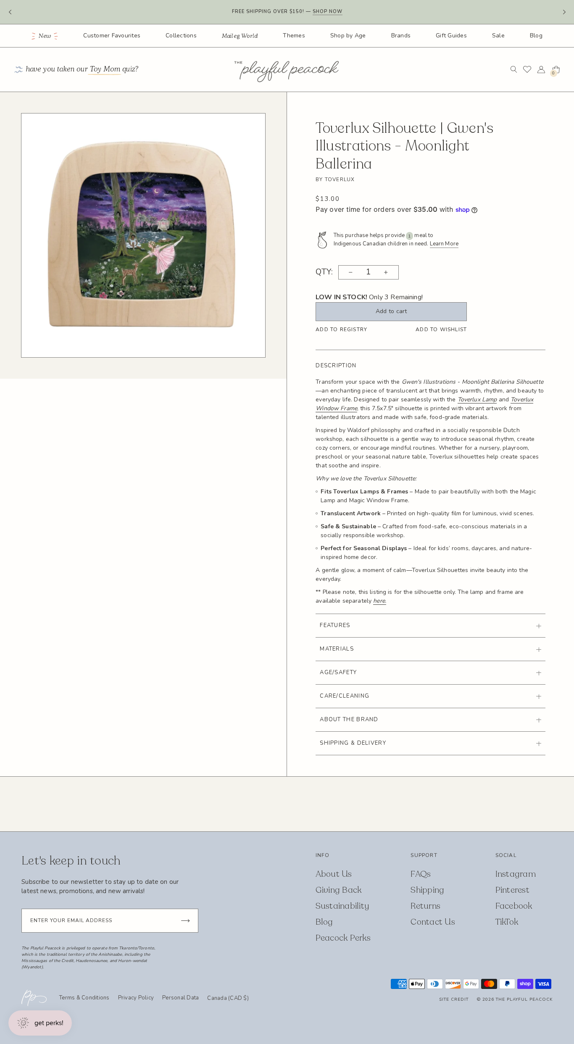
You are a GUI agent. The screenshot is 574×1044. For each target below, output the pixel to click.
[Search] (514, 69)
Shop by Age (348, 36)
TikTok (507, 922)
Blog (536, 36)
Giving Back (339, 890)
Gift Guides (451, 36)
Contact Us (433, 922)
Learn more (333, 16)
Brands (401, 36)
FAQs (421, 874)
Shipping (427, 890)
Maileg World (240, 36)
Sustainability (342, 906)
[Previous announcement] (9, 12)
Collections (181, 36)
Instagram (515, 874)
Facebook (513, 906)
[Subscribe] (185, 920)
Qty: (324, 272)
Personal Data (180, 998)
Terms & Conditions (84, 998)
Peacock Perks (343, 938)
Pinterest (512, 890)
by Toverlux (335, 179)
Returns (425, 906)
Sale (498, 36)
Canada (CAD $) (228, 998)
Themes (294, 36)
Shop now (327, 7)
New (45, 36)
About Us (334, 874)
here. (379, 601)
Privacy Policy (136, 998)
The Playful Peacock (524, 999)
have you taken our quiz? (82, 69)
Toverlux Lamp (477, 399)
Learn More (444, 244)
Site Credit (454, 999)
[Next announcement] (564, 12)
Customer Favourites (111, 36)
